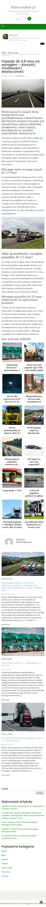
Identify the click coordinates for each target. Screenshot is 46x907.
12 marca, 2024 (8, 76)
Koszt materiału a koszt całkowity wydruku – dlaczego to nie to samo (25, 39)
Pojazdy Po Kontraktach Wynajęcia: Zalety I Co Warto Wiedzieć (23, 739)
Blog (3, 855)
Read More (6, 775)
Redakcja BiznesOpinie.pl (24, 540)
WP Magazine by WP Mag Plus (33, 903)
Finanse (5, 859)
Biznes (4, 851)
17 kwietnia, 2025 (8, 744)
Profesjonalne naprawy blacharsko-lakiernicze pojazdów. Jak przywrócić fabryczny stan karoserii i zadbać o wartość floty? (23, 815)
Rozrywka (6, 872)
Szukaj (5, 789)
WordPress (15, 903)
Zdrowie (5, 876)
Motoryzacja (19, 76)
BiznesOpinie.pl (23, 7)
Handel (4, 863)
